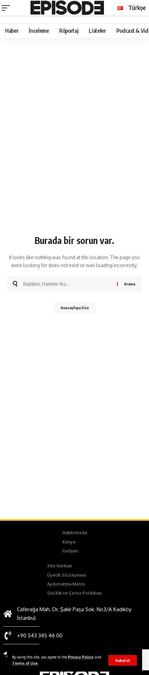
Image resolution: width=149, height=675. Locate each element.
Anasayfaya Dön (75, 307)
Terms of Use (25, 663)
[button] (122, 660)
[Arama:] (67, 284)
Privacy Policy (81, 657)
